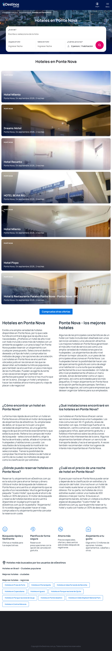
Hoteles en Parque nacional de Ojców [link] (66, 591)
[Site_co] (95, 619)
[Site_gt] (65, 626)
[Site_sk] (78, 619)
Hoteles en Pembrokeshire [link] (51, 598)
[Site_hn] (73, 626)
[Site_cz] (60, 619)
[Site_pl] (34, 619)
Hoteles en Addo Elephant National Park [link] (84, 598)
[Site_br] (8, 619)
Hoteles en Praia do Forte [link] (15, 585)
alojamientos (24, 12)
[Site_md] (69, 619)
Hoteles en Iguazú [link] (37, 591)
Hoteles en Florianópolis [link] (41, 585)
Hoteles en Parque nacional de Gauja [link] (20, 598)
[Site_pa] (38, 626)
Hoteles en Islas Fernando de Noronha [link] (72, 585)
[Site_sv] (47, 626)
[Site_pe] (43, 619)
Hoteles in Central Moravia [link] (15, 604)
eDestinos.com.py (9, 12)
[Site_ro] (16, 619)
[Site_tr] (51, 619)
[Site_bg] (25, 619)
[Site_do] (104, 619)
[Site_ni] (56, 626)
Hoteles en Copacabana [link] (14, 591)
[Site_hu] (86, 619)
